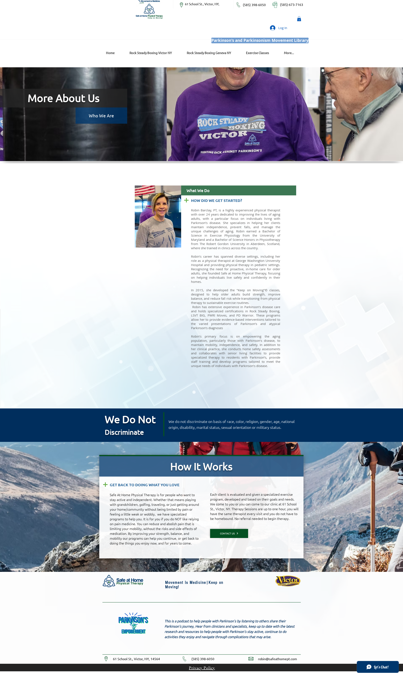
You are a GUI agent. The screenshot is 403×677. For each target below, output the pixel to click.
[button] (299, 18)
